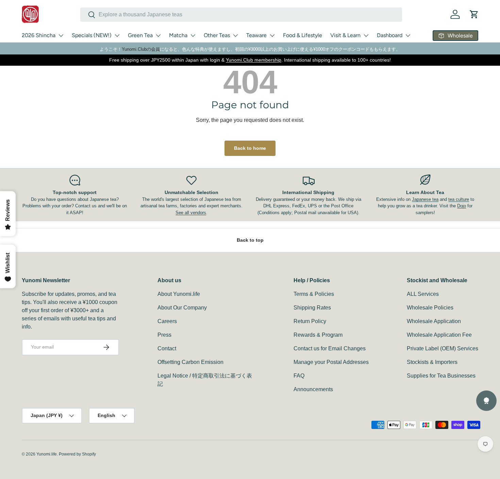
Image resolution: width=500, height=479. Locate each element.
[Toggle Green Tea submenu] (158, 35)
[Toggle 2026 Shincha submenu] (61, 35)
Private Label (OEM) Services (442, 348)
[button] (474, 14)
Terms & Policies (314, 294)
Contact (166, 348)
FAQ (299, 376)
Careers (167, 321)
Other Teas (217, 35)
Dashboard (389, 35)
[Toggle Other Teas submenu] (235, 35)
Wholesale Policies (430, 307)
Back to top (250, 240)
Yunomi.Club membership (253, 60)
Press (164, 335)
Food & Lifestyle (302, 35)
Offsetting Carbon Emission (190, 362)
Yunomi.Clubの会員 (141, 49)
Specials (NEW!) (92, 35)
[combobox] (241, 14)
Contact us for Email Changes (330, 348)
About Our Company (182, 307)
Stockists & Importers (432, 362)
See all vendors (191, 212)
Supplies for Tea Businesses (441, 376)
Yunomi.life (46, 454)
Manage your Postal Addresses (331, 362)
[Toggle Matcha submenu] (193, 35)
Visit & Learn (345, 35)
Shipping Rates (312, 307)
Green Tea (140, 35)
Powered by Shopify (77, 454)
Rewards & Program (318, 335)
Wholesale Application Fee (439, 335)
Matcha (178, 35)
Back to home (250, 148)
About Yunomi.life (178, 294)
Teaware (256, 35)
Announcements (313, 389)
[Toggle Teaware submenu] (272, 35)
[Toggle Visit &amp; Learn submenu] (366, 35)
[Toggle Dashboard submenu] (408, 35)
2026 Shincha (38, 35)
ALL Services (423, 294)
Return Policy (310, 321)
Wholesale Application (434, 321)
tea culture (458, 199)
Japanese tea (425, 199)
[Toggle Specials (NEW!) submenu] (117, 35)
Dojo (461, 205)
